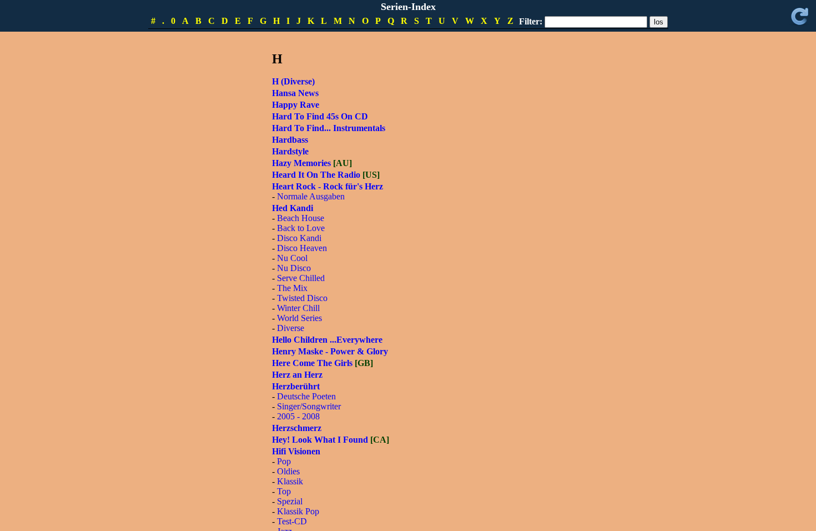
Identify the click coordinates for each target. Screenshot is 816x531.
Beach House (300, 218)
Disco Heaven (302, 248)
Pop (284, 461)
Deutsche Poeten (306, 396)
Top (284, 491)
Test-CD (292, 521)
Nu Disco (294, 268)
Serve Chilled (301, 278)
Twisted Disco (302, 298)
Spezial (290, 501)
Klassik (290, 481)
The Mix (292, 288)
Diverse (290, 328)
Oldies (288, 471)
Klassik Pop (298, 511)
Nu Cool (292, 258)
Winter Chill (298, 308)
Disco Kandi (299, 238)
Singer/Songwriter (309, 406)
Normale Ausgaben (311, 196)
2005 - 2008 (298, 416)
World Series (299, 318)
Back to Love (301, 228)
